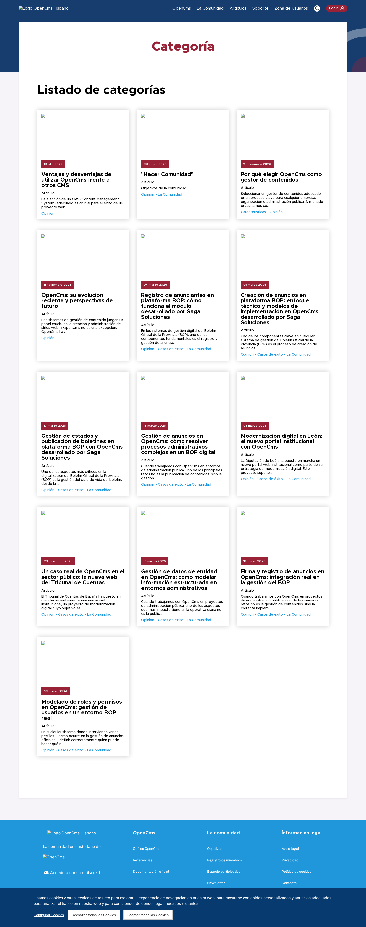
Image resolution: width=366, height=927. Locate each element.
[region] (183, 907)
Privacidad (290, 860)
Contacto (289, 883)
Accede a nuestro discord (74, 873)
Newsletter (216, 883)
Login (333, 8)
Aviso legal (290, 849)
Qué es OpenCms (146, 849)
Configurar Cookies (49, 915)
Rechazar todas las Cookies (94, 915)
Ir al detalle (83, 141)
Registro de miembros (224, 860)
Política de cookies (296, 871)
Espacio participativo (223, 871)
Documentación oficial (151, 871)
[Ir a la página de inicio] (44, 8)
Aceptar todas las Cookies (148, 915)
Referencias (142, 860)
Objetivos (214, 849)
